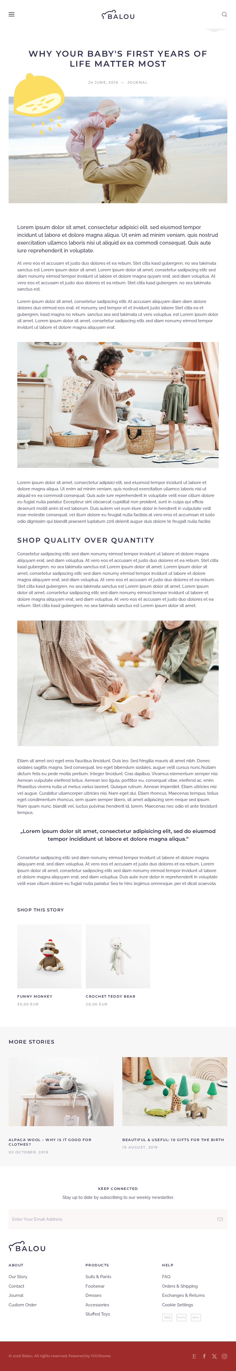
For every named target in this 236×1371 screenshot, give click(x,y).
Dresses (93, 1295)
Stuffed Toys (97, 1314)
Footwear (94, 1286)
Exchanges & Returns (183, 1295)
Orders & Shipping (180, 1286)
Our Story (18, 1276)
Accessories (97, 1304)
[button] (11, 14)
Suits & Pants (98, 1276)
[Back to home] (118, 14)
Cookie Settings (177, 1304)
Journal (16, 1295)
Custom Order (23, 1304)
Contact (16, 1286)
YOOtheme (101, 1356)
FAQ (166, 1276)
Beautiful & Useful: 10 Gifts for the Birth (173, 1140)
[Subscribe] (220, 1219)
